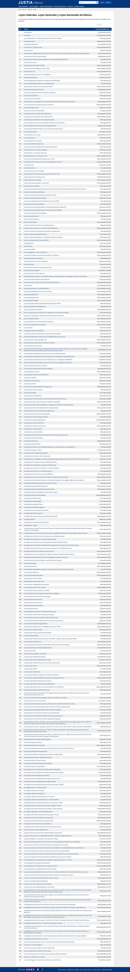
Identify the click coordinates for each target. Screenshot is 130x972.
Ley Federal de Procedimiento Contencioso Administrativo (40, 465)
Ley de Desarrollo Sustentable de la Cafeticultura (37, 114)
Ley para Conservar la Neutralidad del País (36, 830)
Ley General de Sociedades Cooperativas (35, 654)
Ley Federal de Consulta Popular (33, 429)
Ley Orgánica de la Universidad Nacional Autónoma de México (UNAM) (43, 784)
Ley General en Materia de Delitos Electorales (36, 690)
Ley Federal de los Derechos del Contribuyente (37, 456)
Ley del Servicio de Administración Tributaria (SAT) (38, 387)
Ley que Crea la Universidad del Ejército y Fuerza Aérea (39, 887)
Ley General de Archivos (30, 566)
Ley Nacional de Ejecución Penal (33, 742)
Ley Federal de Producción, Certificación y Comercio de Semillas (41, 468)
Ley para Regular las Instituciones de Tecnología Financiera (40, 866)
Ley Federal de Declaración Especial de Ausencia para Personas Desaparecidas (46, 435)
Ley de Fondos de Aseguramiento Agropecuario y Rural (39, 159)
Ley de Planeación (29, 264)
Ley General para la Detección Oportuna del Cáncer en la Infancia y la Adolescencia (47, 707)
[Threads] (36, 969)
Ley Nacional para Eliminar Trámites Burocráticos (38, 757)
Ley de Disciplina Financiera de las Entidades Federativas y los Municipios (44, 123)
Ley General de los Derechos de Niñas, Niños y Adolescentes (41, 617)
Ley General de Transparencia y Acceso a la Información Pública (42, 663)
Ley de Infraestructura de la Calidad (34, 171)
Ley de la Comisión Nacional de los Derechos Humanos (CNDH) (41, 201)
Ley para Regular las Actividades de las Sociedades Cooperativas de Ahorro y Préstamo (48, 860)
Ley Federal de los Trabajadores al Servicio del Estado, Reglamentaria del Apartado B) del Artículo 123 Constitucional (56, 459)
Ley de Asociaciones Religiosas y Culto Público (37, 68)
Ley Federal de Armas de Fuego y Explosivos (36, 417)
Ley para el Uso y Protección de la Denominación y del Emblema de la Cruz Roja (46, 845)
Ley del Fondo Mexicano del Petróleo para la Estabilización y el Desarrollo (44, 337)
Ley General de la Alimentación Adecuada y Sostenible (39, 614)
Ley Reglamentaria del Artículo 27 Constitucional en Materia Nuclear (43, 923)
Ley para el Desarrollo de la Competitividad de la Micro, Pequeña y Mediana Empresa (47, 836)
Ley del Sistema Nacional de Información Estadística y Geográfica (42, 402)
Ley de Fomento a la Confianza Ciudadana (35, 150)
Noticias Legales (79, 6)
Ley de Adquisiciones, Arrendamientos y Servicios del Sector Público (43, 38)
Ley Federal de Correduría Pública (33, 432)
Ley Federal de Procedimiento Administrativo (36, 522)
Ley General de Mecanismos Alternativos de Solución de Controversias (43, 620)
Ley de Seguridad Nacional (31, 297)
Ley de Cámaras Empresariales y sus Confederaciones (39, 83)
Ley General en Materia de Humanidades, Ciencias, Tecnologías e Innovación (45, 698)
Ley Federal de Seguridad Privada (33, 504)
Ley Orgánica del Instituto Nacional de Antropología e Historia (41, 815)
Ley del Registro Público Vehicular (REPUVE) (36, 375)
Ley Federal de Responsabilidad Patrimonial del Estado (39, 489)
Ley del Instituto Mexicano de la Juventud (35, 365)
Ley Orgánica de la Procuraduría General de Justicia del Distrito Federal (44, 772)
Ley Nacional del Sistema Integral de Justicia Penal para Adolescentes (43, 754)
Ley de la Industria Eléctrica (31, 219)
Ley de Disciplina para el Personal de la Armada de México (40, 126)
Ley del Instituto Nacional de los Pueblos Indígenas (38, 368)
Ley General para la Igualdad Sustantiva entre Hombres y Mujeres (42, 710)
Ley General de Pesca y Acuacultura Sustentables (37, 632)
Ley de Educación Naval (30, 132)
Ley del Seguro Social (30, 384)
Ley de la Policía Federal (30, 222)
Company (76, 969)
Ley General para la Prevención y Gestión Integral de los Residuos (42, 719)
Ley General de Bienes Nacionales (33, 575)
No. (20, 29)
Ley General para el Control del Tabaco (35, 701)
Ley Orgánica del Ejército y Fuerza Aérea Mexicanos (38, 811)
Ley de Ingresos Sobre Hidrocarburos (34, 177)
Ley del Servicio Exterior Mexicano (33, 390)
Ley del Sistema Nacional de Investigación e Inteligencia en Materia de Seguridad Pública (49, 405)
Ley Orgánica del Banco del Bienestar (34, 793)
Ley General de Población (31, 635)
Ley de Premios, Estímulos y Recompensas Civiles (37, 267)
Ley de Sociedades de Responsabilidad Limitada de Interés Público (42, 303)
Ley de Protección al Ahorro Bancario (34, 273)
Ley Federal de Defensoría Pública (33, 438)
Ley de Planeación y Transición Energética (35, 261)
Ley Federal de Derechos (31, 441)
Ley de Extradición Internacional (33, 141)
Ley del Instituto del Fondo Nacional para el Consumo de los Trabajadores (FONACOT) (48, 362)
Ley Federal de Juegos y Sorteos (33, 450)
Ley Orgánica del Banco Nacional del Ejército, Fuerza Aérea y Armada (43, 802)
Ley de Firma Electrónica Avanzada (33, 144)
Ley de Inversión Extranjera (31, 186)
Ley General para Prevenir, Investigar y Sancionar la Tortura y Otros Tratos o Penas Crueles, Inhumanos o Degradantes (58, 727)
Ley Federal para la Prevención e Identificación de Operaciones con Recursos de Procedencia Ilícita (51, 545)
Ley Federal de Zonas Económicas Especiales (36, 510)
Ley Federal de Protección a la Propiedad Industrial (38, 471)
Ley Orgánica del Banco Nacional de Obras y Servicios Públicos (41, 799)
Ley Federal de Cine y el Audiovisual (34, 423)
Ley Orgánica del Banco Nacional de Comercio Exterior (39, 796)
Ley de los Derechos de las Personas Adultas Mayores (39, 225)
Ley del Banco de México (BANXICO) (34, 331)
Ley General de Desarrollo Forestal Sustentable (37, 596)
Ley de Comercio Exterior (31, 95)
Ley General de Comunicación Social (34, 581)
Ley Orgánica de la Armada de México (34, 766)
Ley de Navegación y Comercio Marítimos (35, 252)
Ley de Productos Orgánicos (32, 270)
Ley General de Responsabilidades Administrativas (38, 648)
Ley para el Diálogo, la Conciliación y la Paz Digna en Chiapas (41, 839)
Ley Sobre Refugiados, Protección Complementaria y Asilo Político (42, 960)
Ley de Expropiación (29, 138)
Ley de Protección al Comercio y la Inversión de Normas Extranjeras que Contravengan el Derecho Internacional (55, 276)
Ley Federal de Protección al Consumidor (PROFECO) (38, 474)
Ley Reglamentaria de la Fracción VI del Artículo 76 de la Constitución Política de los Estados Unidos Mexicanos (55, 907)
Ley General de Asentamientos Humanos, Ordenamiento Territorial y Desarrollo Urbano (49, 569)
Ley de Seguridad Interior (31, 294)
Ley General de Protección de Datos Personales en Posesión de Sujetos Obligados (47, 645)
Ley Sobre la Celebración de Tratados (34, 957)
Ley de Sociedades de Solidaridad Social (35, 306)
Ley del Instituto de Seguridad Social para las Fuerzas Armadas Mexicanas (44, 353)
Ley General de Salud (30, 651)
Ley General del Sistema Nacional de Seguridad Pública (39, 684)
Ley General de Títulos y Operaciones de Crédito (37, 660)
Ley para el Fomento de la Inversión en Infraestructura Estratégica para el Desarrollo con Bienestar (52, 842)
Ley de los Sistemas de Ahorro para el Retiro (36, 240)
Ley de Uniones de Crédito (31, 318)
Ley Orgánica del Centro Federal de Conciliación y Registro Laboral (42, 805)
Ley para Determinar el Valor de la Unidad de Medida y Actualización (43, 833)
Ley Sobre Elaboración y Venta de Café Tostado (37, 951)
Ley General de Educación (31, 608)
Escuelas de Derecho (60, 6)
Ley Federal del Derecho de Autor (33, 513)
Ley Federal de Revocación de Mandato (35, 495)
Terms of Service (88, 969)
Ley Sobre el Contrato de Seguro (33, 945)
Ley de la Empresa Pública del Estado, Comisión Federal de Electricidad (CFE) (45, 207)
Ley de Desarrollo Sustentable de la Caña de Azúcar (38, 117)
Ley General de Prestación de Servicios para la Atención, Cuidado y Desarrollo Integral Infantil (50, 639)
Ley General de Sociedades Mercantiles (35, 657)
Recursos (70, 6)
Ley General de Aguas (30, 563)
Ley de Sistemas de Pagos (31, 300)
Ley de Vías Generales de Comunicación (35, 324)
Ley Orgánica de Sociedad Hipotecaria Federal (36, 775)
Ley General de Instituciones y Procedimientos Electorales (40, 611)
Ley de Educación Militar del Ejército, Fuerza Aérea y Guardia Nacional (43, 129)
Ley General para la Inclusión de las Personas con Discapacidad (41, 713)
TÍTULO (26, 29)
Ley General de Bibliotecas (31, 572)
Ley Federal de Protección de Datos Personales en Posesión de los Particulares (46, 477)
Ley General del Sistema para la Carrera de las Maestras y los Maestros (44, 687)
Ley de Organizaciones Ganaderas (33, 258)
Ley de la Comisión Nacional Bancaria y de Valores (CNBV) (40, 195)
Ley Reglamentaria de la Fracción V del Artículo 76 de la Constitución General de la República (49, 904)
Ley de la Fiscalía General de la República (35, 213)
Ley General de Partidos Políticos (33, 629)
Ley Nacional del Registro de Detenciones (35, 751)
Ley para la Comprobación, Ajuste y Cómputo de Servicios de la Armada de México (47, 851)
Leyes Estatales (33, 6)
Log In (102, 2)
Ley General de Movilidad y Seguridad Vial (35, 623)
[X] (40, 969)
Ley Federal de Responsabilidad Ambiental (35, 486)
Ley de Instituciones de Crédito (32, 180)
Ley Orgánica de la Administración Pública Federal (38, 763)
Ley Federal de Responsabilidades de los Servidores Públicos (41, 492)
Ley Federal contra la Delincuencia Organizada (37, 414)
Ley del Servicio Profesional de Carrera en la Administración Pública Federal (45, 399)
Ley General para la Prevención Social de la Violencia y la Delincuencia (43, 716)
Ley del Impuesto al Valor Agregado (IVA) (35, 340)
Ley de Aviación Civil (29, 71)
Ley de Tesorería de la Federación (33, 309)
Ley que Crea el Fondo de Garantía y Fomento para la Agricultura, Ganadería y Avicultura (48, 875)
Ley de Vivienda (28, 327)
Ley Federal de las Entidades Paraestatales (36, 453)
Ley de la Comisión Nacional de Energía (35, 198)
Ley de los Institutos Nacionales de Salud (35, 234)
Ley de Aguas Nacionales (31, 44)
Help (81, 969)
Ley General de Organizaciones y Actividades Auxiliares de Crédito (42, 626)
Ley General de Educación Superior (33, 605)
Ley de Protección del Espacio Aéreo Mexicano (37, 279)
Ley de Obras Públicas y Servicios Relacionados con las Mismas (41, 255)
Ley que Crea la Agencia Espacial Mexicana (36, 881)
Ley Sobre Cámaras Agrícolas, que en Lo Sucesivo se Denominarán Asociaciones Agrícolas (49, 942)
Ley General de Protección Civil (32, 642)
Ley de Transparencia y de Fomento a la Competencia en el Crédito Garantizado (46, 312)
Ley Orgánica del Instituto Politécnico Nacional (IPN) (38, 818)
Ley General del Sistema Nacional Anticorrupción (37, 681)
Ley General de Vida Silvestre (32, 672)
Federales (29, 9)
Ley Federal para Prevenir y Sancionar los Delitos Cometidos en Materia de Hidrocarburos (49, 554)
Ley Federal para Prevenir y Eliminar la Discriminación (39, 551)
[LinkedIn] (27, 969)
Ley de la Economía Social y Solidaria (34, 204)
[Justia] (25, 2)
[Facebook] (31, 969)
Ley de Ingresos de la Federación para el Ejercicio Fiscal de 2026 (41, 174)
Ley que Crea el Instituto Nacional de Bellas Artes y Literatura (41, 878)
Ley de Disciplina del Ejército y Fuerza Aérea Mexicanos (39, 120)
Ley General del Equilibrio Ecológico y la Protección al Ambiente (41, 675)
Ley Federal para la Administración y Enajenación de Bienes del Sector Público (45, 542)
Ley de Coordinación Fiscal (31, 107)
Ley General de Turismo (30, 666)
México (24, 9)
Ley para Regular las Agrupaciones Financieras (37, 863)
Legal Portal (70, 969)
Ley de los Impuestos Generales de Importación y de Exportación (42, 231)
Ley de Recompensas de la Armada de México (36, 288)
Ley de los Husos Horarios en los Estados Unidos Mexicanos (41, 228)
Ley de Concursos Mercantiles (32, 98)
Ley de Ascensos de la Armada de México (35, 56)
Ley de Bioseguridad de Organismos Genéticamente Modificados (42, 80)
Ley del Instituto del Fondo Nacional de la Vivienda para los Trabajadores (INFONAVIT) (48, 359)
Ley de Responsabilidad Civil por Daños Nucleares (38, 291)
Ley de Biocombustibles (30, 77)
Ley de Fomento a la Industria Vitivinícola (35, 153)
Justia (19, 9)
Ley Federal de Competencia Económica (35, 426)
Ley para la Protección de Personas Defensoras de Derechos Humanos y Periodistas (47, 857)
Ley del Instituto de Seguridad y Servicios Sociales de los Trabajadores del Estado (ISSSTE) (49, 356)
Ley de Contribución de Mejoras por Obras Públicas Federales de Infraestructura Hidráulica (49, 101)
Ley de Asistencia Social (30, 62)
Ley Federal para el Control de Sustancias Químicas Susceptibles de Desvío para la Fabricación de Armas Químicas (55, 533)
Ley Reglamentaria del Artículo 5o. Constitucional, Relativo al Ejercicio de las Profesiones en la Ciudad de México (55, 936)
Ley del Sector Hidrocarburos (32, 381)
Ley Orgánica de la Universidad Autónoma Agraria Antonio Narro (42, 778)
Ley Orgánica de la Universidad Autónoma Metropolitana (40, 781)
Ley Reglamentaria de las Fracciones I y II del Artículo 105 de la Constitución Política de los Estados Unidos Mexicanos (56, 920)
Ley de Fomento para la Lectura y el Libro (35, 156)
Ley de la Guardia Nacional (31, 216)
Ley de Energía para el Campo (32, 135)
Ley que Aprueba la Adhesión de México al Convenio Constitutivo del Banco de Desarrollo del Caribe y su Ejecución (56, 872)
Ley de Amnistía (28, 50)
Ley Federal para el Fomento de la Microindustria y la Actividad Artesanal (44, 536)
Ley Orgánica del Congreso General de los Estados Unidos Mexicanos (43, 808)
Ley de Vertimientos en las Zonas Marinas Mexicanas (39, 321)
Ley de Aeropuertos (29, 41)
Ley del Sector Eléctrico (30, 378)
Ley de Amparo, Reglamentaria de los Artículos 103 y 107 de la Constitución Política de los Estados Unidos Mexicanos (56, 53)
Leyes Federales (23, 6)
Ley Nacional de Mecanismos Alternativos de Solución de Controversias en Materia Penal (49, 748)
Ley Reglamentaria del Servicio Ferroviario (36, 939)
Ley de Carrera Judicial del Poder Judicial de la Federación (40, 92)
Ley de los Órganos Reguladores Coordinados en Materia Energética (43, 237)
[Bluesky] (38, 969)
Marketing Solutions (107, 969)
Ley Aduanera (28, 32)
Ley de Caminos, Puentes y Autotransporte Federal (38, 86)
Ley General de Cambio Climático (33, 578)
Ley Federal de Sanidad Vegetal (32, 501)
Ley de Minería (28, 246)
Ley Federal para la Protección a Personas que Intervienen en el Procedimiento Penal (48, 548)
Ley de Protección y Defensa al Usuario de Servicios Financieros (42, 282)
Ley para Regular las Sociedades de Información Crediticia (40, 869)
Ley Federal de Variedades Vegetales (34, 507)
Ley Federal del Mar (29, 519)
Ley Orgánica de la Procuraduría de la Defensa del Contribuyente (42, 769)
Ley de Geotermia (29, 165)
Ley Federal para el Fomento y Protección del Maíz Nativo (40, 539)
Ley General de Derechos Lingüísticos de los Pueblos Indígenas (41, 593)
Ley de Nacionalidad (29, 249)
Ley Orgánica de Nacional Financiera (34, 790)
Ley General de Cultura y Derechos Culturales (36, 590)
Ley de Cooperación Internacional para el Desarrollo (38, 104)
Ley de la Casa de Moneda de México (34, 192)
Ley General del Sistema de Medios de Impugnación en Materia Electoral (44, 678)
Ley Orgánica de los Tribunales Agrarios (35, 787)
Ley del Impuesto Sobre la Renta (33, 346)
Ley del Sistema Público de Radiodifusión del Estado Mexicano (41, 408)
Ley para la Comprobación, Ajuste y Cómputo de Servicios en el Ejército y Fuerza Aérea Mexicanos (51, 854)
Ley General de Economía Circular (33, 602)
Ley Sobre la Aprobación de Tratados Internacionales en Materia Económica (45, 954)
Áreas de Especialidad (46, 6)
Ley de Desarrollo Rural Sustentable (34, 111)
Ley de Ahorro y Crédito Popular (33, 47)
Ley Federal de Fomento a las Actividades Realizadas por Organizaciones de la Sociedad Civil (49, 447)
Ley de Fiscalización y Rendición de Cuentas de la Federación (40, 147)
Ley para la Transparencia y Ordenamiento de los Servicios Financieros (44, 315)
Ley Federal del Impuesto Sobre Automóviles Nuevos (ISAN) (40, 516)
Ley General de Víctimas (30, 669)
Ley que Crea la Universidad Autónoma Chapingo (37, 884)
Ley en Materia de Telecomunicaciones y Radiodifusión (39, 411)
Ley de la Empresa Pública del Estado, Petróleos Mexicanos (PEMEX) (43, 210)
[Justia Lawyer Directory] (42, 969)
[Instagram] (33, 969)
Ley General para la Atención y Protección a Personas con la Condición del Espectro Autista (49, 704)
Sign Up (108, 2)
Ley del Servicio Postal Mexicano (33, 396)
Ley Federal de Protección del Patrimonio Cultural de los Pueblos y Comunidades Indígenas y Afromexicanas (54, 480)
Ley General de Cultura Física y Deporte (35, 587)
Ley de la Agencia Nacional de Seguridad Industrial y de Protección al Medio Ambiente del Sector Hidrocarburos (55, 189)
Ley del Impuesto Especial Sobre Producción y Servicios (39, 343)
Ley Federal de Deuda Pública (32, 444)
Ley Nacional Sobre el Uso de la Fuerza (35, 760)
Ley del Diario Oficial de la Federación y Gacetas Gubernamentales (42, 334)
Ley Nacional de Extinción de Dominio (34, 745)
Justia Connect (62, 969)
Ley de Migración (28, 243)
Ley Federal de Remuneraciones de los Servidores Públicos (40, 483)
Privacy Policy (97, 969)
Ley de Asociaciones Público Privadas (34, 65)
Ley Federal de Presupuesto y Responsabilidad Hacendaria (40, 462)
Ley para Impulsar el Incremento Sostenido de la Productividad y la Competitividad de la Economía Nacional (54, 848)
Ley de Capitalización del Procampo (34, 89)
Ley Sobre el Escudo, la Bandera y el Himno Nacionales (39, 948)
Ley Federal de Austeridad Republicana (35, 420)
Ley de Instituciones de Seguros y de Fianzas (36, 183)
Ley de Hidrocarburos (30, 168)
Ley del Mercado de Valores (31, 371)
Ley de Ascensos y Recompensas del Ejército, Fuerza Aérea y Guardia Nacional (45, 59)
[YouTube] (29, 969)
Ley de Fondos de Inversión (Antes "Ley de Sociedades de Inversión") (43, 162)
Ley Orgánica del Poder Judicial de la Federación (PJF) (38, 821)
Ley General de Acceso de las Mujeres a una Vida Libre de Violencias (43, 560)
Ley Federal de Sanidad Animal (32, 498)
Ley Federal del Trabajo (30, 525)
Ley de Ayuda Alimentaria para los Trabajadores (37, 74)
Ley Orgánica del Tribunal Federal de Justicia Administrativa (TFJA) (42, 827)
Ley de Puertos (28, 285)
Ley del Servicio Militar (30, 393)
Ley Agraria (27, 35)
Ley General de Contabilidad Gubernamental (36, 584)
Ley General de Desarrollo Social (33, 599)
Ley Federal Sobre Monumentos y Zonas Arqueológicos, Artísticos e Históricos (46, 557)
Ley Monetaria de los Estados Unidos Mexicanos (37, 739)
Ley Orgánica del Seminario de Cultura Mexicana (37, 824)
